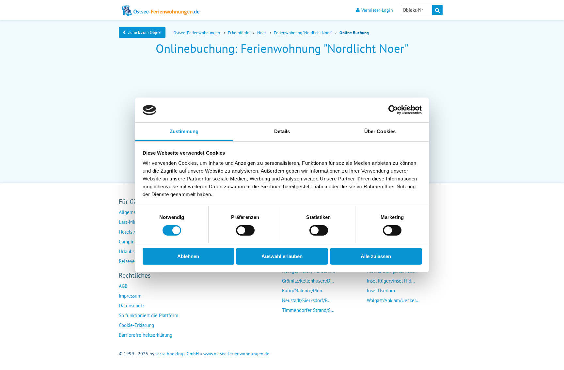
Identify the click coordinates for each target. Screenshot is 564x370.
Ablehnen (188, 256)
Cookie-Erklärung (136, 325)
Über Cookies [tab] (380, 131)
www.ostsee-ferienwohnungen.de (236, 354)
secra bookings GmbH (177, 354)
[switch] (245, 230)
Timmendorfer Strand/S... (308, 310)
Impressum (130, 296)
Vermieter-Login (377, 10)
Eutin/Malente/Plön (302, 290)
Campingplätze (134, 242)
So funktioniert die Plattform (148, 315)
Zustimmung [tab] (184, 131)
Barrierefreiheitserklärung (145, 335)
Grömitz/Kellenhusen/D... (308, 281)
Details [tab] (282, 131)
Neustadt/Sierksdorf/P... (306, 300)
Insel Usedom (381, 290)
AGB (123, 286)
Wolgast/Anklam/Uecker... (393, 300)
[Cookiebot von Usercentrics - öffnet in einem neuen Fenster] (393, 110)
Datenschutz (132, 305)
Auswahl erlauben (282, 256)
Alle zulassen (376, 256)
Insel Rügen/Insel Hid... (391, 281)
